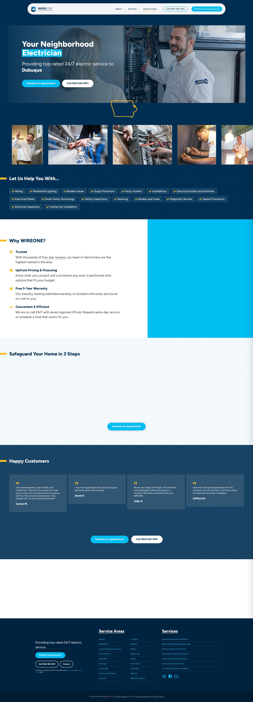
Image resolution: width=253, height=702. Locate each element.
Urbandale (134, 668)
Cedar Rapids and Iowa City (110, 649)
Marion (133, 649)
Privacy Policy (70, 670)
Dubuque (102, 664)
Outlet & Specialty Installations (174, 659)
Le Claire (134, 639)
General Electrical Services (173, 664)
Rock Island (135, 664)
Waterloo (134, 673)
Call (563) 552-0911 (175, 9)
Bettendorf (103, 644)
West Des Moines (137, 678)
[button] (41, 83)
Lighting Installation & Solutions (175, 639)
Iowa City (102, 678)
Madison (133, 644)
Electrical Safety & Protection (174, 649)
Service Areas (111, 631)
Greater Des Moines (107, 673)
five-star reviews (54, 257)
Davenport (103, 659)
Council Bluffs (104, 654)
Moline (133, 659)
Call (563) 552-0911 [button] (47, 664)
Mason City (135, 654)
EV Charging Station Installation (175, 668)
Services (170, 631)
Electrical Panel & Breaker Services (176, 644)
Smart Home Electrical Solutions (175, 654)
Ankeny (102, 639)
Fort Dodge (103, 668)
